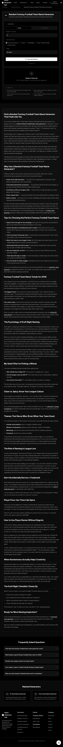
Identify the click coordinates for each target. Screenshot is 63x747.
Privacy (50, 727)
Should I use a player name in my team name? (19, 661)
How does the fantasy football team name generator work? (24, 648)
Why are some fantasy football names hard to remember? (23, 673)
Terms (50, 730)
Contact (45, 2)
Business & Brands (22, 715)
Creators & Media (22, 721)
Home (15, 2)
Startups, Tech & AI (22, 718)
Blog (32, 2)
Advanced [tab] (45, 28)
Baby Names (36, 718)
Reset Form (32, 63)
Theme (7, 48)
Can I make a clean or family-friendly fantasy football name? (24, 667)
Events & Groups (15, 7)
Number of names (11, 31)
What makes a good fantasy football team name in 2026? (23, 655)
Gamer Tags (36, 721)
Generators (23, 2)
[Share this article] (58, 742)
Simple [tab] (19, 28)
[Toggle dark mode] (61, 2)
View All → (20, 732)
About (38, 2)
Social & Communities (23, 724)
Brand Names (36, 727)
